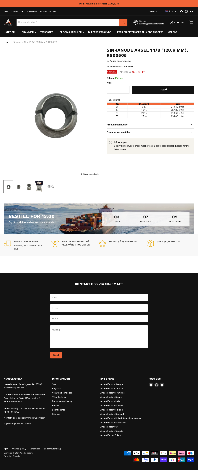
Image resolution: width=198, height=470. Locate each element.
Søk (54, 384)
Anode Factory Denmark (112, 414)
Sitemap (56, 414)
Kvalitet (14, 11)
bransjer (28, 32)
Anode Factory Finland (111, 410)
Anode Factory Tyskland (112, 388)
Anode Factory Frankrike (112, 393)
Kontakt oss (32, 11)
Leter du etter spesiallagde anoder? (140, 32)
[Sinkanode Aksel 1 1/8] (51, 186)
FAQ (22, 11)
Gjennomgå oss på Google (17, 423)
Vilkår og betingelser (62, 393)
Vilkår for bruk (59, 397)
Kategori (10, 32)
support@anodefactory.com (151, 24)
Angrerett (56, 388)
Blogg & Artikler (71, 32)
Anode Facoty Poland (110, 435)
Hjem (6, 11)
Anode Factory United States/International (120, 418)
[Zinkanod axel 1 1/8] (8, 186)
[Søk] (123, 22)
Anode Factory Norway (111, 405)
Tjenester (47, 32)
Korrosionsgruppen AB (121, 61)
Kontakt (56, 405)
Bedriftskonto (58, 410)
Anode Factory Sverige (111, 384)
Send (56, 355)
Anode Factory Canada (111, 431)
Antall (109, 83)
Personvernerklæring (62, 401)
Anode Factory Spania (111, 397)
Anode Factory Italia (110, 401)
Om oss (172, 32)
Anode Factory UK (109, 427)
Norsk (171, 11)
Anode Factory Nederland (113, 422)
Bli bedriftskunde (99, 32)
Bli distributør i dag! (48, 11)
